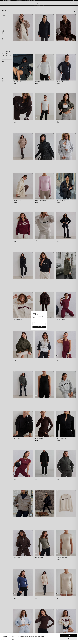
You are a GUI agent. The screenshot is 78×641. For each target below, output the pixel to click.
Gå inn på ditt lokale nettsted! (39, 326)
